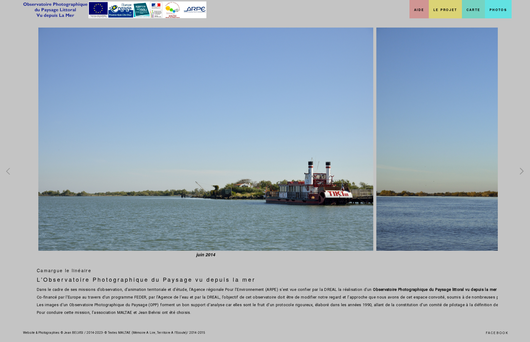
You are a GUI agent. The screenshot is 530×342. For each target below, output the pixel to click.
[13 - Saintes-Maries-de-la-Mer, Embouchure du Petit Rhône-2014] (205, 139)
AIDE (419, 10)
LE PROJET (445, 10)
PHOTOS (498, 10)
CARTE (474, 10)
